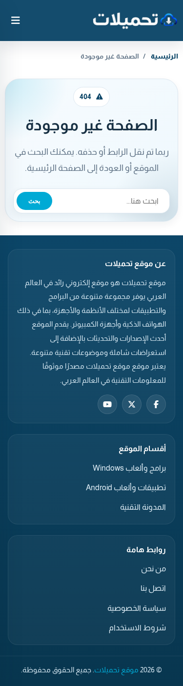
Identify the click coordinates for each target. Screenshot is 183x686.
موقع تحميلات (116, 670)
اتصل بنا (153, 588)
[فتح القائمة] (15, 20)
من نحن (153, 568)
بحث (34, 201)
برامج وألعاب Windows (129, 468)
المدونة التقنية (143, 507)
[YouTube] (107, 404)
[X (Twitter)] (132, 404)
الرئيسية (164, 56)
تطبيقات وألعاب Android (126, 487)
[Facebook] (156, 404)
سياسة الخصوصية (136, 608)
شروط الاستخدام (137, 628)
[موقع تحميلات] (135, 20)
